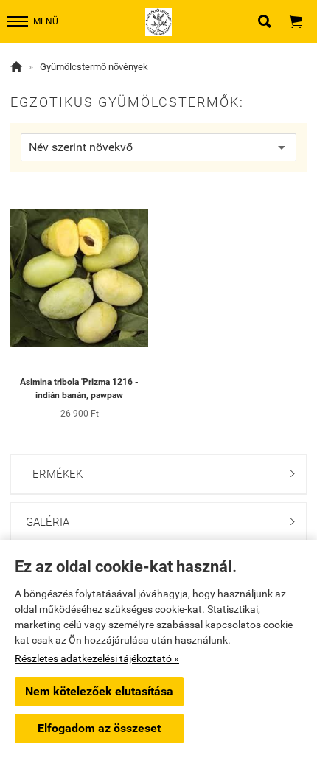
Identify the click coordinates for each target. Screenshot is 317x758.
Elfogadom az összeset (99, 728)
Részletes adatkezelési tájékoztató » (97, 658)
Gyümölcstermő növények (94, 66)
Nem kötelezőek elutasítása (99, 691)
